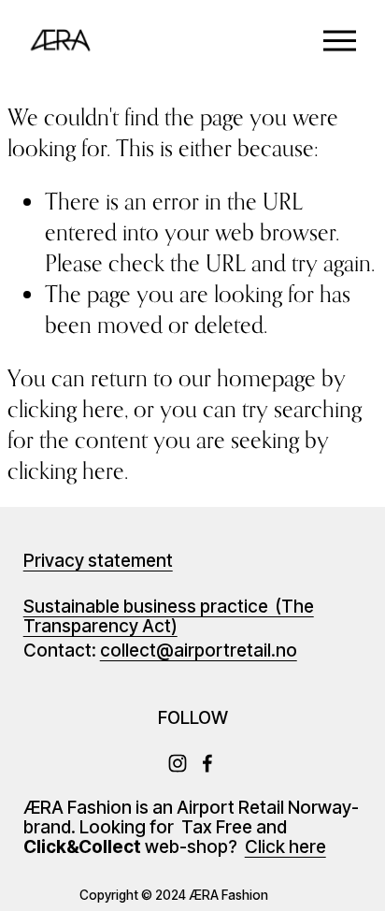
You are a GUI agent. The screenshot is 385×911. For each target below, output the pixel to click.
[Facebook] (207, 763)
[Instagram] (177, 763)
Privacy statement (98, 561)
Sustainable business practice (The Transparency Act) (168, 617)
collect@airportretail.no (198, 651)
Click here (285, 848)
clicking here (65, 409)
